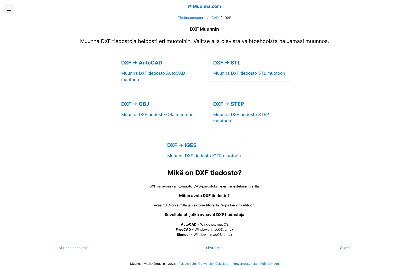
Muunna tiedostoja (74, 248)
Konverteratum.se (245, 263)
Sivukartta (214, 248)
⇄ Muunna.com (204, 6)
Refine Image (269, 263)
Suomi (345, 248)
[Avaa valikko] (9, 9)
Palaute (184, 263)
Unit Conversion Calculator (211, 263)
